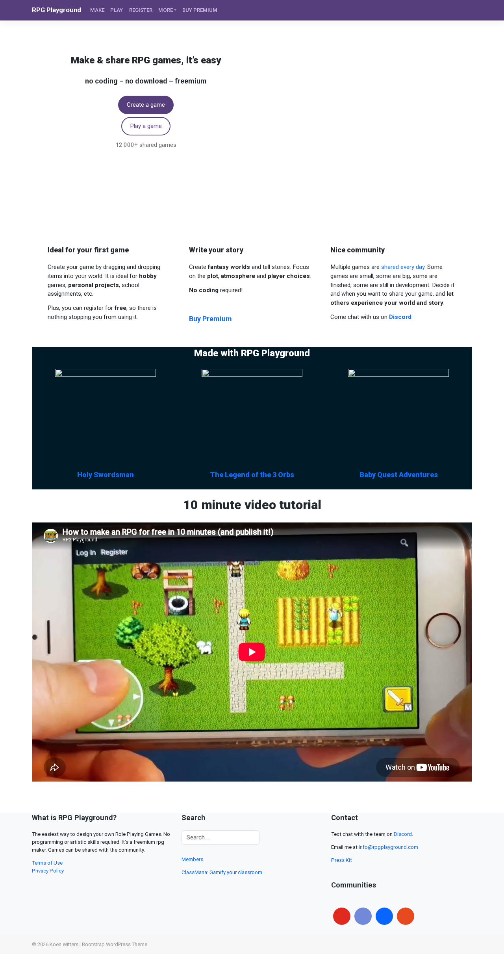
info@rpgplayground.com (388, 847)
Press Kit (341, 860)
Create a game (146, 104)
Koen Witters (64, 944)
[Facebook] (384, 916)
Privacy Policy (48, 871)
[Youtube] (341, 916)
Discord (403, 834)
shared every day (402, 266)
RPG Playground (56, 10)
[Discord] (363, 916)
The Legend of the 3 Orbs (252, 475)
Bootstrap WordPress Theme (114, 944)
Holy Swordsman (105, 475)
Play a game (146, 126)
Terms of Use (47, 863)
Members (192, 859)
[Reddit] (405, 916)
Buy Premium (210, 319)
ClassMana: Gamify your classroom (222, 872)
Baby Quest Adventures (398, 475)
